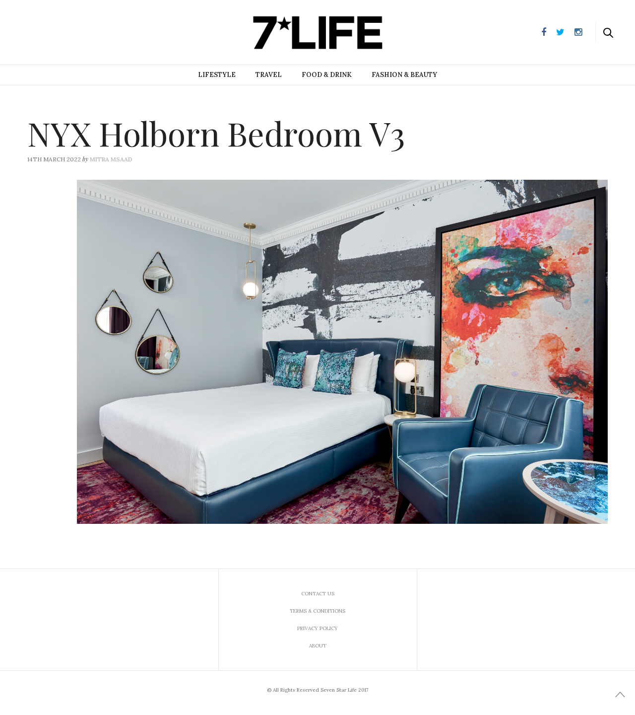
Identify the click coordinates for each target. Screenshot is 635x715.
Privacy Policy (317, 628)
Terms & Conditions (317, 611)
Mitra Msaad (111, 159)
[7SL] (57, 31)
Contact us (317, 593)
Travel (268, 75)
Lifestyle (217, 75)
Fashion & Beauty (404, 75)
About (317, 646)
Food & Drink (327, 75)
